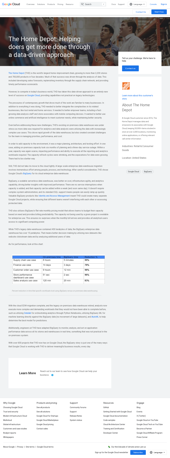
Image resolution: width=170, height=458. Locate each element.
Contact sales (42, 429)
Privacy (20, 447)
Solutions (41, 4)
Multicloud (7, 420)
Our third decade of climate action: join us (128, 447)
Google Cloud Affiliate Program (149, 433)
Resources (70, 4)
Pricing (60, 4)
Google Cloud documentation (115, 416)
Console (153, 4)
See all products (43, 407)
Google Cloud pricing (45, 424)
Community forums (78, 407)
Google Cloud (33, 95)
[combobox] (93, 4)
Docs (114, 4)
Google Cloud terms (45, 447)
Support (121, 4)
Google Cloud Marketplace (47, 420)
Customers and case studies (15, 429)
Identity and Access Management (54, 196)
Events (139, 412)
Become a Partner (144, 429)
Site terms (30, 447)
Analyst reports (9, 433)
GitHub (106, 407)
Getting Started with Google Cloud (117, 412)
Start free (159, 12)
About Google (9, 447)
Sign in (164, 4)
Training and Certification (113, 429)
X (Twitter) (141, 416)
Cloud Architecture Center (114, 424)
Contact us (130, 68)
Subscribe (138, 452)
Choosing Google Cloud (12, 407)
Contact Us (141, 12)
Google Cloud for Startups (47, 416)
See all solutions (43, 412)
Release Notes (76, 416)
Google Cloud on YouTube (147, 420)
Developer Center (110, 433)
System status (76, 420)
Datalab (27, 313)
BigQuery (27, 173)
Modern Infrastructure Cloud (15, 416)
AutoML (95, 317)
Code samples (109, 420)
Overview (30, 4)
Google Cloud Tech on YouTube (150, 424)
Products (51, 4)
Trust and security (10, 412)
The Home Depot (16, 73)
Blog (138, 407)
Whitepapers (8, 437)
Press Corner (142, 437)
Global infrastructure (11, 424)
